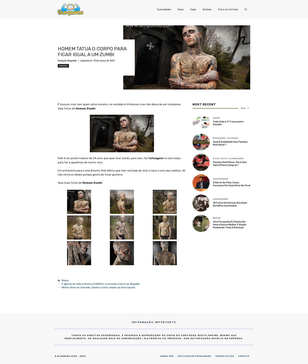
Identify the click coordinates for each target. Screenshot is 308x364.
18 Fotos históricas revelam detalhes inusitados (230, 204)
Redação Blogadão (67, 60)
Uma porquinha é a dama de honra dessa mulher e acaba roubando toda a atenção (229, 224)
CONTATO (243, 356)
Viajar (193, 9)
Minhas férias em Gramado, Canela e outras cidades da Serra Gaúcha (98, 287)
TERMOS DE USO (224, 356)
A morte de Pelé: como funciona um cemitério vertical (231, 184)
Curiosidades (164, 9)
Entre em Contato (228, 9)
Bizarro (63, 66)
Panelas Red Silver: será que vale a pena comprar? (230, 164)
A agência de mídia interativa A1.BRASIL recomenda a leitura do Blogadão (100, 284)
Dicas (181, 9)
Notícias (207, 9)
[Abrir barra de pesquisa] (245, 9)
